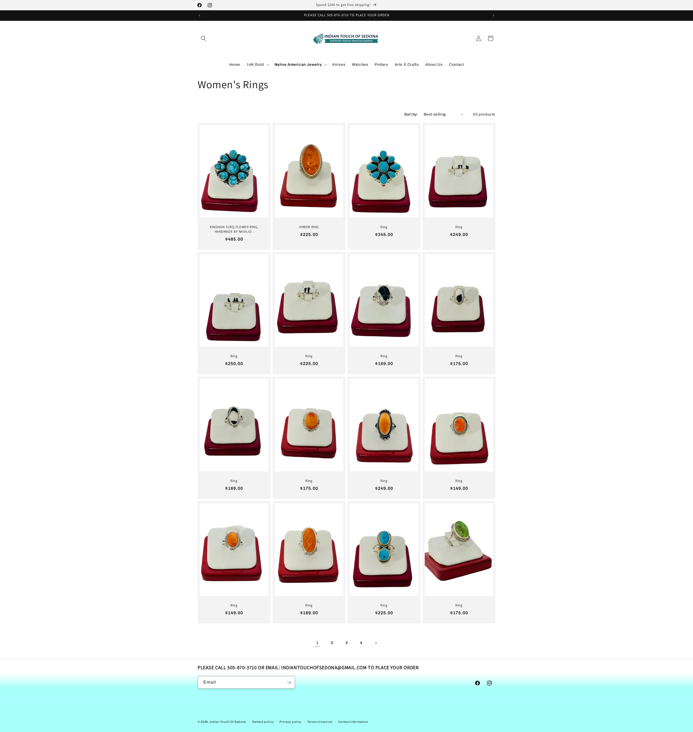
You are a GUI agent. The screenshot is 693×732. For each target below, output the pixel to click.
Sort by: (411, 114)
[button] (204, 38)
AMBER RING (309, 227)
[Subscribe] (289, 682)
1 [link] (317, 643)
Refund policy (263, 721)
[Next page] (376, 643)
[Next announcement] (493, 15)
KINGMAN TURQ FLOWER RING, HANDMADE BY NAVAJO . (234, 229)
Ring (383, 227)
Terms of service (319, 721)
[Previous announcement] (199, 15)
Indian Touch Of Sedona (228, 721)
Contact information (353, 721)
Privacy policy (290, 721)
